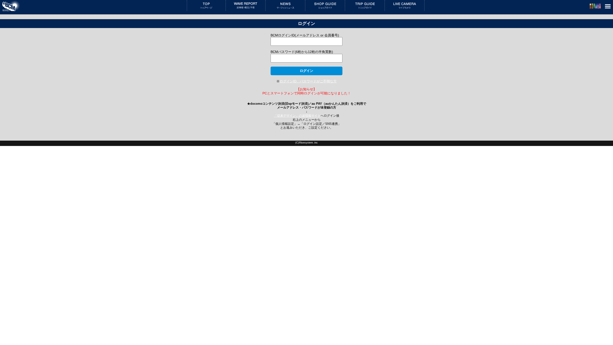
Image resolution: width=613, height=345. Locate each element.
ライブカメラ (404, 5)
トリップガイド (365, 5)
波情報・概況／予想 (245, 5)
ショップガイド (325, 5)
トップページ (206, 5)
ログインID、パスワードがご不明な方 (308, 81)
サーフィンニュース (285, 5)
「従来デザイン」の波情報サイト (297, 115)
